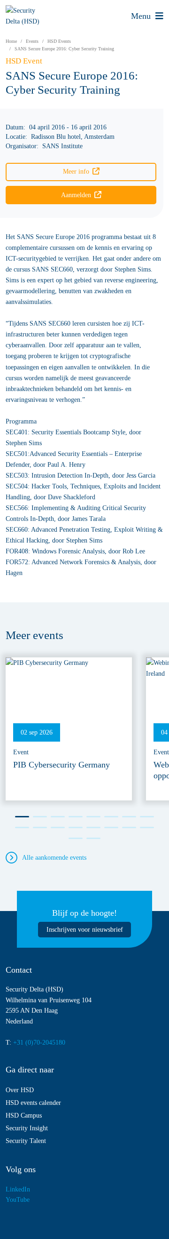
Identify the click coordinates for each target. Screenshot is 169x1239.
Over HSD (20, 1090)
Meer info (76, 171)
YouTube (18, 1199)
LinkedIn (18, 1189)
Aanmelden (76, 195)
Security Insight (27, 1128)
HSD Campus (24, 1115)
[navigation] (147, 15)
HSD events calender (33, 1102)
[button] (22, 816)
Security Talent (26, 1140)
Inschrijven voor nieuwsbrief (84, 929)
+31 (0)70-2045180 (39, 1042)
